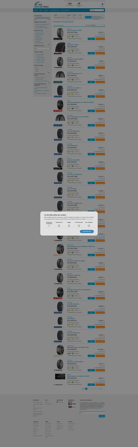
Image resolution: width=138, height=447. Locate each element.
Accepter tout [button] (87, 231)
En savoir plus (89, 219)
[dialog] (69, 223)
